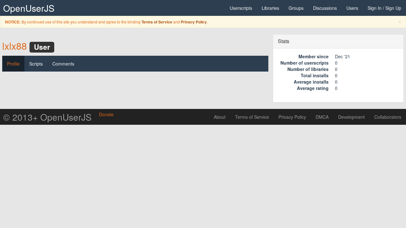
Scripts (36, 63)
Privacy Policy (194, 22)
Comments (63, 63)
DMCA (322, 117)
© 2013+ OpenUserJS (47, 117)
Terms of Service (156, 22)
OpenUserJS (29, 8)
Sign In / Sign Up (384, 8)
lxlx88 (14, 46)
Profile (13, 63)
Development (351, 117)
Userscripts (241, 8)
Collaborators (387, 117)
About (220, 117)
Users (352, 8)
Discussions (325, 8)
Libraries (270, 8)
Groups (296, 8)
